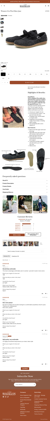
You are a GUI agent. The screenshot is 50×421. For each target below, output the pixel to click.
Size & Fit (5, 180)
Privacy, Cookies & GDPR (40, 409)
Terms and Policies (43, 419)
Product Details (7, 186)
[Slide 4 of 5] (2, 31)
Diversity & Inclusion (39, 411)
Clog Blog (22, 407)
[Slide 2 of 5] (2, 23)
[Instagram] (5, 397)
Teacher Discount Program (24, 404)
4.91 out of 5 (28, 219)
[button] (18, 223)
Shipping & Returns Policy (40, 405)
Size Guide (47, 70)
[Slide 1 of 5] (2, 19)
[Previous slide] (1, 1)
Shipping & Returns (8, 192)
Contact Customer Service (40, 399)
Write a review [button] (17, 235)
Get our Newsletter (25, 397)
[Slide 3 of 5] (2, 27)
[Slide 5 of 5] (2, 35)
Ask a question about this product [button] (33, 234)
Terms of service (38, 414)
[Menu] (1, 5)
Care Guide (6, 189)
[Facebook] (3, 397)
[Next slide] (48, 1)
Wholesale (22, 409)
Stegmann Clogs (8, 419)
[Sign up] (34, 384)
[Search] (4, 5)
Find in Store (23, 415)
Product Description (8, 183)
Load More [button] (25, 368)
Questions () (15, 256)
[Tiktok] (8, 397)
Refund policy (37, 407)
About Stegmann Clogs (25, 395)
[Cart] (48, 5)
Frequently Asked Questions (38, 402)
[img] (6, 263)
